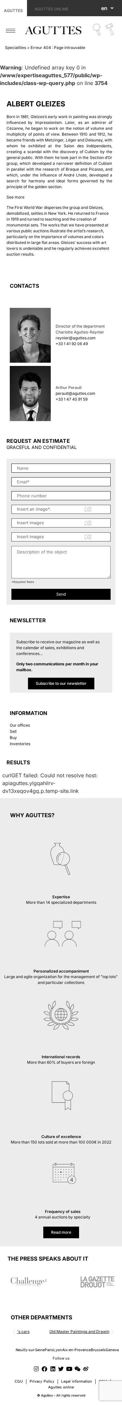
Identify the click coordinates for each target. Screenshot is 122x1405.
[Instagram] (36, 1369)
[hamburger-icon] (10, 30)
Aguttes (13, 10)
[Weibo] (85, 1369)
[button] (14, 1332)
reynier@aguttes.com (76, 337)
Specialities (15, 47)
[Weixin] (77, 1369)
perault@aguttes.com (75, 393)
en (104, 8)
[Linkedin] (52, 1369)
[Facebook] (44, 1369)
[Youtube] (69, 1369)
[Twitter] (61, 1369)
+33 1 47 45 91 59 (72, 399)
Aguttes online (51, 8)
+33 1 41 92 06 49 (72, 343)
